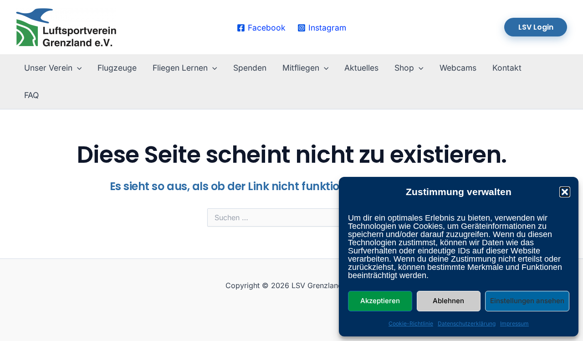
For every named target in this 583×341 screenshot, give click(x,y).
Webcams (458, 67)
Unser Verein (48, 67)
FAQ (31, 95)
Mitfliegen (300, 67)
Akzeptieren (380, 300)
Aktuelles (361, 67)
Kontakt (507, 67)
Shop (404, 67)
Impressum (514, 323)
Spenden (249, 67)
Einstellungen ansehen (527, 300)
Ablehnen (448, 300)
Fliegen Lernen (180, 67)
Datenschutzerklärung (467, 323)
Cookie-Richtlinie (411, 323)
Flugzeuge (117, 67)
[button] (564, 191)
